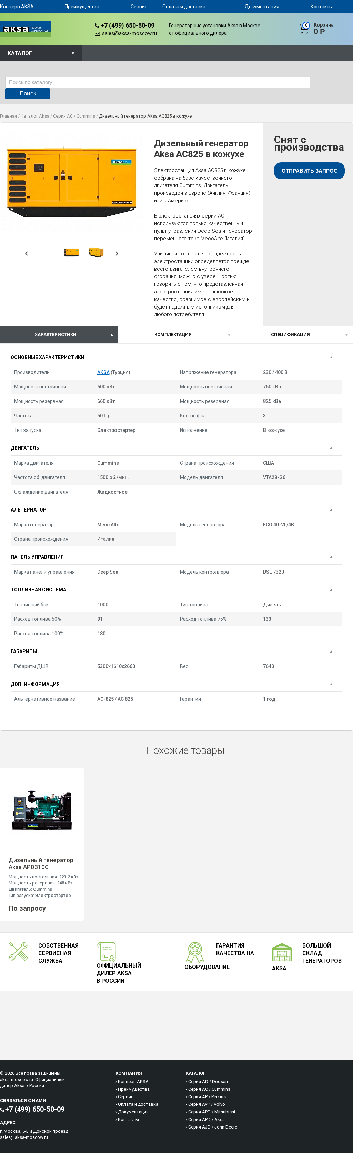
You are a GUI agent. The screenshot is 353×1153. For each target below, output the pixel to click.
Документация (262, 6)
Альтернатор (29, 510)
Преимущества (82, 6)
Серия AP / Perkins (207, 1096)
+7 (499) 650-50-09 (127, 25)
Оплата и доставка (183, 6)
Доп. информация (35, 684)
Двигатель (25, 448)
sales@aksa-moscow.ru (129, 33)
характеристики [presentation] (56, 334)
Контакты (322, 6)
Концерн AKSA (17, 6)
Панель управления (37, 557)
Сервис (139, 6)
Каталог (20, 53)
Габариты (24, 651)
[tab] (59, 334)
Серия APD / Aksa (206, 1119)
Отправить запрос (309, 171)
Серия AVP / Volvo (206, 1104)
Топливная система (38, 590)
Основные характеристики (47, 357)
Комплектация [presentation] (173, 334)
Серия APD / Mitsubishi (211, 1111)
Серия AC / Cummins (209, 1089)
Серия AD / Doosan (208, 1081)
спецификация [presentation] (290, 334)
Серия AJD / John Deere (212, 1127)
